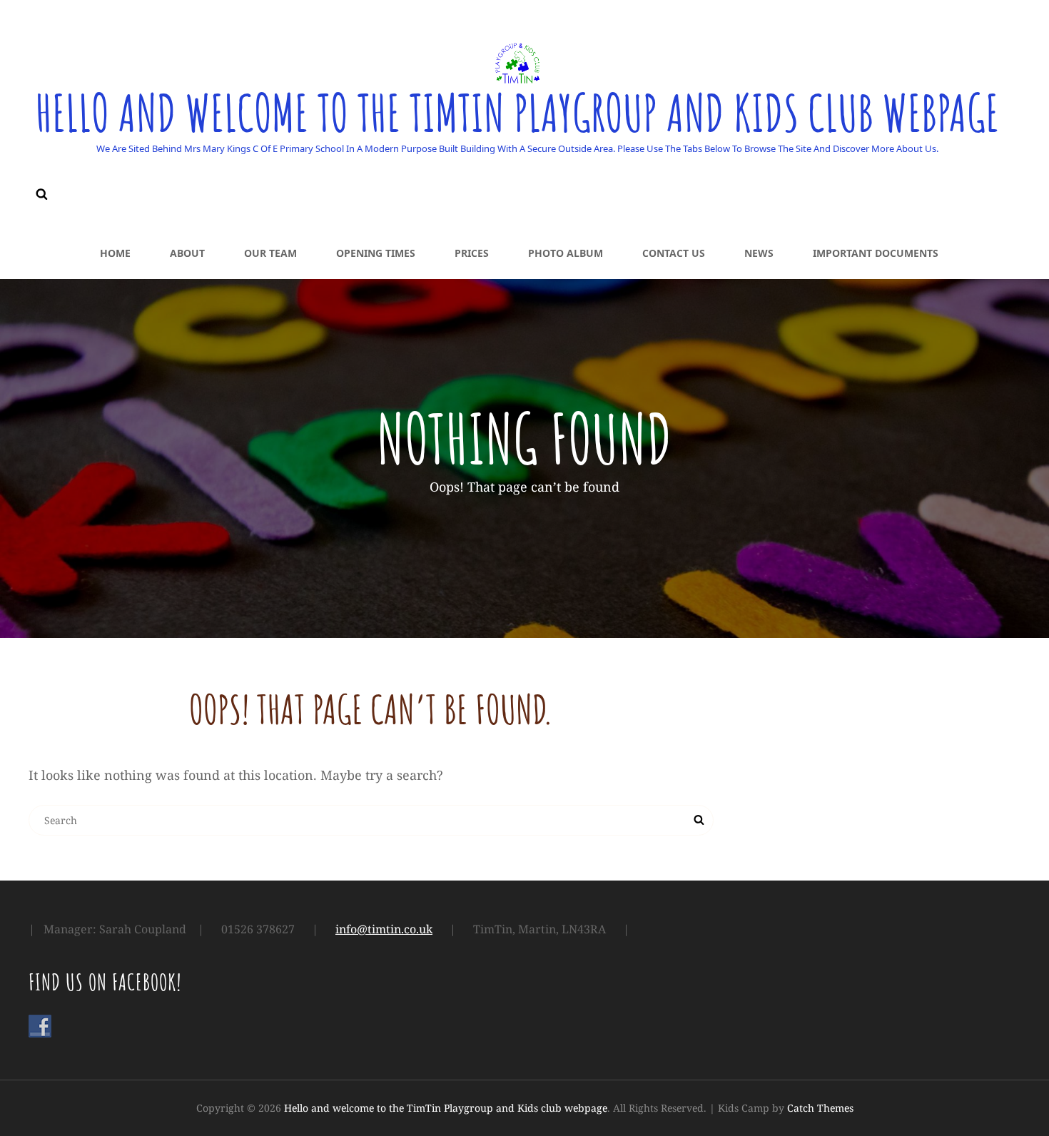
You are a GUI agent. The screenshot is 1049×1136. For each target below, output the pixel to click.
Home (115, 253)
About (187, 253)
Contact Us (673, 253)
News (759, 253)
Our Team (270, 253)
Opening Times (375, 253)
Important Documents (875, 253)
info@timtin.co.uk (383, 929)
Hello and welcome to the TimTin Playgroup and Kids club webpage (517, 112)
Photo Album (565, 253)
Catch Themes (820, 1108)
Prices (472, 253)
